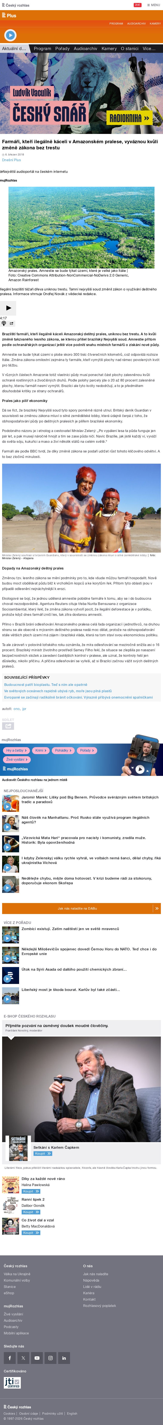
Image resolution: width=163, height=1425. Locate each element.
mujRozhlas (11, 740)
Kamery (155, 23)
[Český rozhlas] (15, 5)
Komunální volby (17, 1280)
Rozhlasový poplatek (99, 1306)
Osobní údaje (28, 1413)
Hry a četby (14, 750)
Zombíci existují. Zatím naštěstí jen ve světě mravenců (70, 929)
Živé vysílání (15, 759)
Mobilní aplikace (16, 1333)
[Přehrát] (8, 308)
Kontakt (89, 1299)
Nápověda (91, 1280)
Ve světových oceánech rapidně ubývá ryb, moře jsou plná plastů (58, 691)
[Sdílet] (11, 324)
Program (116, 23)
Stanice (10, 1287)
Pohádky (61, 750)
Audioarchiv (136, 23)
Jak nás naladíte (95, 1274)
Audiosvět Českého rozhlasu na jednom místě (34, 780)
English (72, 1413)
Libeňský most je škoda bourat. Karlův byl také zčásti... (71, 990)
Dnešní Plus (11, 160)
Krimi (39, 750)
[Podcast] (4, 324)
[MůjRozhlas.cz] (8, 181)
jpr (24, 709)
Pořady (62, 48)
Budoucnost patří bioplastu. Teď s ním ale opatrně (45, 685)
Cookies (9, 1413)
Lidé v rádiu (92, 1287)
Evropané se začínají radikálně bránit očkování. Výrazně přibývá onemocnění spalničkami (78, 697)
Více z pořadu (17, 923)
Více (149, 48)
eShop (9, 1293)
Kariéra (88, 1293)
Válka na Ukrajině (17, 1274)
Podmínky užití (52, 1413)
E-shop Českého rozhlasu (30, 1016)
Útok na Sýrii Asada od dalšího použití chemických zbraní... (74, 969)
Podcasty (11, 1327)
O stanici (129, 48)
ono (17, 709)
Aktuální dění (15, 48)
